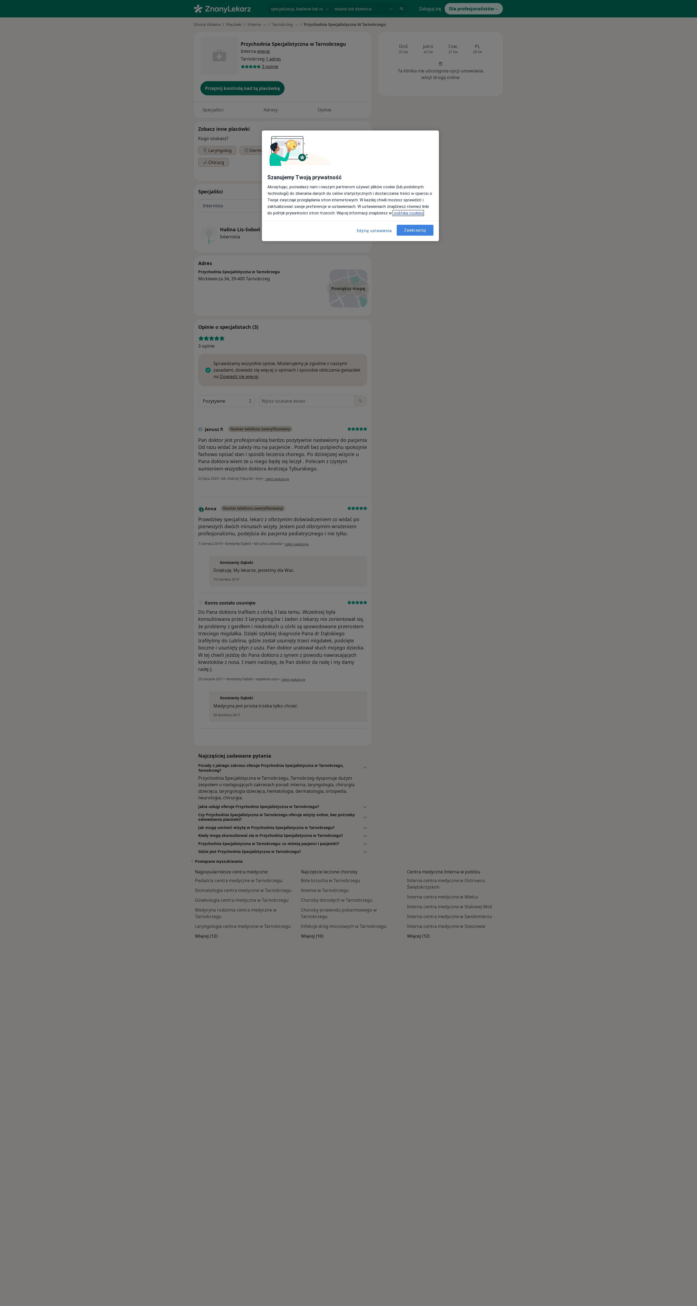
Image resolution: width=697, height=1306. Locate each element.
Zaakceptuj (415, 230)
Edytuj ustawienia (374, 230)
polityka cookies (408, 213)
